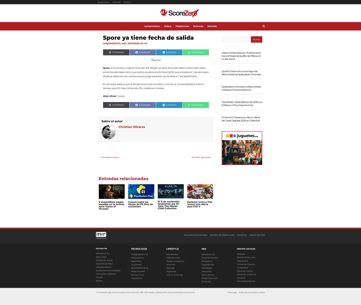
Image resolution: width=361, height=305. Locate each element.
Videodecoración (103, 267)
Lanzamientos (112, 43)
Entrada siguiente (202, 157)
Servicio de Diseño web (222, 235)
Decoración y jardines (106, 274)
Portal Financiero (209, 278)
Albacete (241, 254)
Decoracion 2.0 (102, 253)
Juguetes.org (208, 264)
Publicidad (116, 2)
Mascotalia (207, 271)
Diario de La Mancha (246, 274)
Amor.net (170, 264)
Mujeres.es (171, 271)
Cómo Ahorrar (208, 275)
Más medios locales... (246, 281)
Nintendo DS (135, 43)
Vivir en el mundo (174, 275)
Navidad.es (207, 261)
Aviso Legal (232, 292)
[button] (264, 26)
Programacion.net (139, 254)
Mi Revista (206, 281)
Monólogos (207, 268)
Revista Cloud (137, 275)
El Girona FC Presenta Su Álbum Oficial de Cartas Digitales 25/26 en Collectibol (241, 119)
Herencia (241, 278)
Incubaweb (136, 264)
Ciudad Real (242, 267)
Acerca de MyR (257, 235)
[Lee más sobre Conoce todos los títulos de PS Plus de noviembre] (141, 191)
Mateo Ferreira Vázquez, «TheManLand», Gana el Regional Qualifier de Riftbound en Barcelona (241, 56)
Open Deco (101, 257)
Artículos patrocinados (195, 235)
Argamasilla (242, 261)
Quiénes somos (103, 2)
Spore (121, 96)
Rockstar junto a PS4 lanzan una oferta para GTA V (199, 204)
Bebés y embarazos (175, 261)
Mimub (99, 277)
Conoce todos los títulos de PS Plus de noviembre (140, 204)
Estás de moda (173, 258)
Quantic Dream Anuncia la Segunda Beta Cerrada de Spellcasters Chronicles (241, 73)
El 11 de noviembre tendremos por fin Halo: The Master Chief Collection (169, 205)
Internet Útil (136, 278)
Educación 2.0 (208, 254)
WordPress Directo (139, 268)
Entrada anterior (109, 157)
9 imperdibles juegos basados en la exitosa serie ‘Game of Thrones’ (111, 205)
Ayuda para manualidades (108, 270)
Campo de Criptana (246, 264)
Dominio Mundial (210, 258)
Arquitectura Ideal (104, 264)
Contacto (127, 2)
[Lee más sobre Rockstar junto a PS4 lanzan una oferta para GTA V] (200, 191)
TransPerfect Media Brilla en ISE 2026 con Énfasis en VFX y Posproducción (242, 104)
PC (146, 43)
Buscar (256, 39)
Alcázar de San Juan (246, 257)
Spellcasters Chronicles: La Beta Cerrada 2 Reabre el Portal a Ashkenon (241, 88)
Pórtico (99, 281)
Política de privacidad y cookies (252, 292)
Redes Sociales (138, 271)
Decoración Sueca (104, 260)
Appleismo (136, 261)
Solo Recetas (172, 254)
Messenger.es (137, 258)
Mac (124, 43)
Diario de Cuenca (245, 271)
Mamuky (170, 268)
